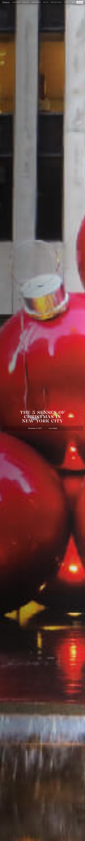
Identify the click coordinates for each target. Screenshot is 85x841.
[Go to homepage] (5, 2)
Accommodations (16, 2)
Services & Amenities (36, 2)
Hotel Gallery (26, 2)
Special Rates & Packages (56, 2)
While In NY (45, 2)
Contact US (66, 2)
